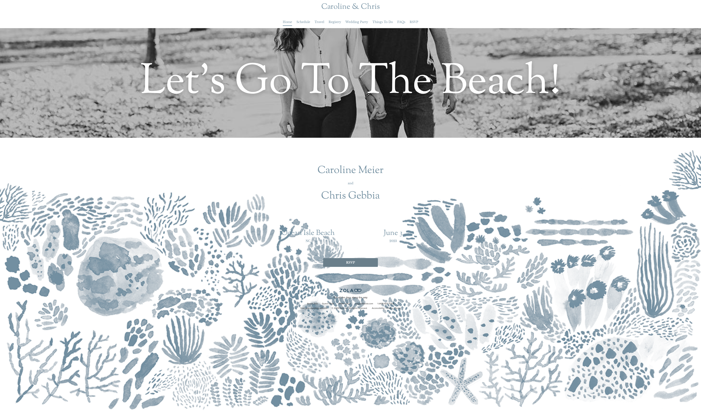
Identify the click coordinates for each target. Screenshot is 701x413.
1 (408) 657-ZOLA (386, 304)
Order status (344, 304)
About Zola (312, 304)
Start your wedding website (313, 308)
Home (287, 22)
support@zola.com (364, 304)
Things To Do (382, 22)
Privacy (389, 308)
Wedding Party (356, 22)
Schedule (303, 22)
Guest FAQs (328, 304)
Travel (319, 22)
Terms (398, 308)
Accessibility (378, 308)
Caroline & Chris (350, 6)
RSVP (414, 22)
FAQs (401, 22)
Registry (335, 22)
